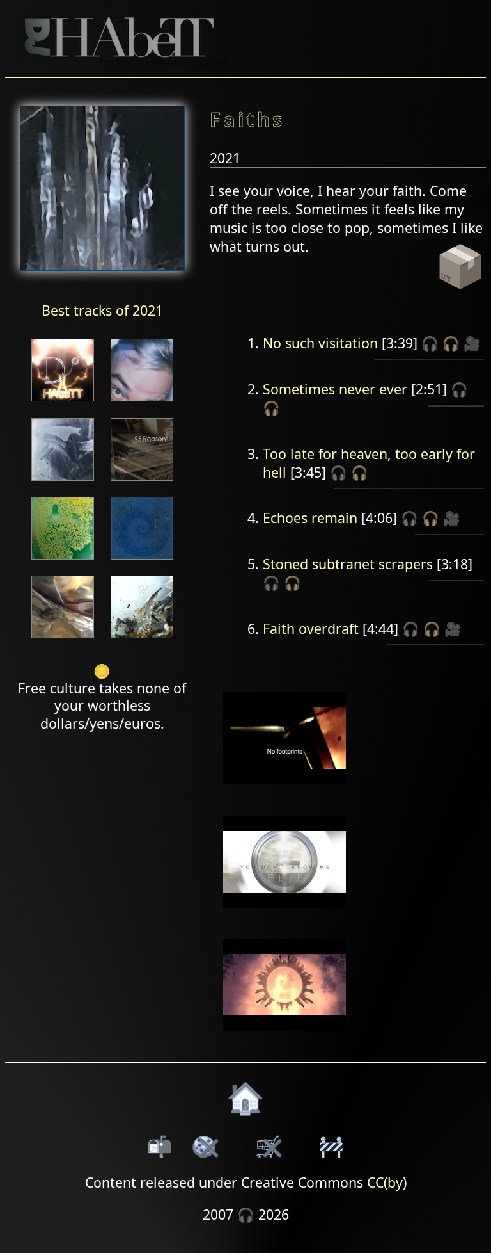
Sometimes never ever (335, 389)
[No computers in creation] (142, 560)
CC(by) (387, 1182)
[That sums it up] (62, 482)
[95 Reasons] (142, 482)
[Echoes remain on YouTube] (285, 916)
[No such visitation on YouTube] (285, 792)
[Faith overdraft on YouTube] (285, 1039)
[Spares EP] (142, 402)
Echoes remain (310, 517)
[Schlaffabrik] (62, 560)
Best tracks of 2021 (102, 310)
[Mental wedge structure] (142, 639)
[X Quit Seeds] (62, 639)
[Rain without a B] (62, 402)
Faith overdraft (311, 628)
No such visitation (320, 343)
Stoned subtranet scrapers (348, 563)
